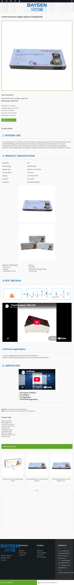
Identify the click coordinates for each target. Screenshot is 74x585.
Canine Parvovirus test (7, 424)
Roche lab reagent (6, 433)
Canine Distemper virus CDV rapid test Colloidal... (37, 480)
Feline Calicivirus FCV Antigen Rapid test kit (13, 480)
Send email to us (10, 120)
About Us (21, 550)
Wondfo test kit (5, 436)
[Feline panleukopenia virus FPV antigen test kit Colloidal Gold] (61, 464)
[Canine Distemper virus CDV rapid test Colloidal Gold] (37, 464)
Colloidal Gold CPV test (8, 426)
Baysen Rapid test (6, 422)
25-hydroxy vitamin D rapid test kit (17, 409)
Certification (23, 553)
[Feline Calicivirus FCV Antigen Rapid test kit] (13, 464)
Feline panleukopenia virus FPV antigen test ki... (61, 480)
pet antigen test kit (6, 429)
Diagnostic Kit (5, 428)
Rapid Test (40, 550)
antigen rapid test (6, 421)
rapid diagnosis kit (6, 431)
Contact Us (22, 555)
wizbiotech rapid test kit (8, 435)
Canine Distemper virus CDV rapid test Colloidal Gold (20, 411)
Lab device (40, 555)
